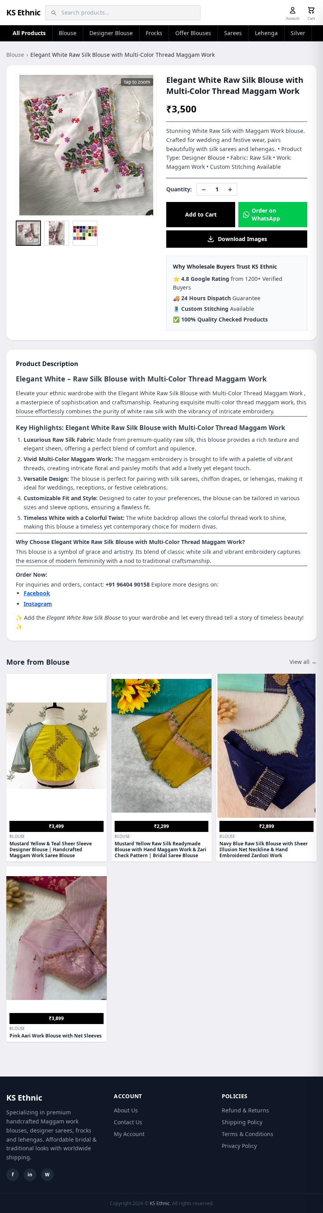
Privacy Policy (239, 1145)
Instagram (38, 603)
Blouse (67, 33)
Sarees (233, 33)
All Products (29, 33)
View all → (303, 661)
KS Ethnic (23, 12)
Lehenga (266, 33)
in (30, 1174)
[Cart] (311, 10)
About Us (126, 1110)
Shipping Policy (242, 1122)
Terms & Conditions (247, 1134)
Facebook (37, 593)
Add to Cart (201, 214)
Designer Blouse (111, 33)
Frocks (154, 33)
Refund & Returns (245, 1110)
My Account (129, 1134)
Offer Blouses (193, 33)
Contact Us (128, 1122)
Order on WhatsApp (266, 214)
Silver (298, 33)
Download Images (242, 239)
